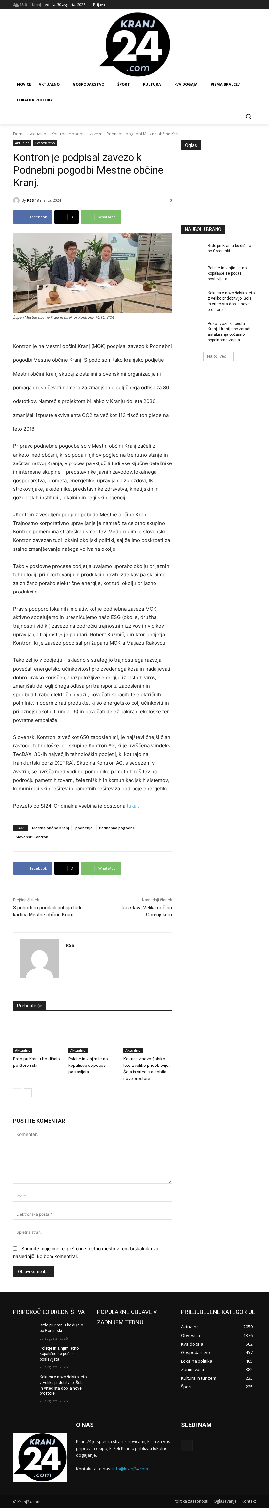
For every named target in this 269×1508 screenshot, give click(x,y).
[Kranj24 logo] (134, 44)
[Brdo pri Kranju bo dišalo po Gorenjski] (37, 1036)
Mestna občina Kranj (50, 827)
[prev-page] (17, 1092)
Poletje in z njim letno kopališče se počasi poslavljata (88, 1065)
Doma (19, 134)
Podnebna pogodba (117, 827)
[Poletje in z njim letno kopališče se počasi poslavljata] (92, 1036)
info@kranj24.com (130, 1469)
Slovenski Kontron (32, 836)
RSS (30, 200)
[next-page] (28, 1092)
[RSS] (17, 200)
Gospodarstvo (45, 143)
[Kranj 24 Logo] (40, 1457)
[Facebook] (187, 1445)
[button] (248, 116)
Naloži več (216, 356)
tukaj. (132, 806)
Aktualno (38, 134)
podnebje (84, 827)
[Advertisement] (218, 192)
